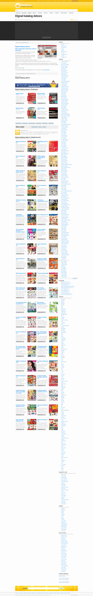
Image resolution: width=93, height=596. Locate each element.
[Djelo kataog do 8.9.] (20, 282)
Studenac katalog (64, 222)
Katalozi (44, 126)
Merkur (62, 393)
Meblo (62, 389)
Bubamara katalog (64, 72)
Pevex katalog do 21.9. (20, 186)
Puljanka (62, 422)
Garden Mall (63, 484)
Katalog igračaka (64, 523)
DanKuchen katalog (64, 86)
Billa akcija (63, 538)
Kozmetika (71, 12)
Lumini (62, 491)
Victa (62, 458)
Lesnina (62, 367)
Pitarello (62, 413)
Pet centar (63, 407)
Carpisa (62, 318)
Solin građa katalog (64, 224)
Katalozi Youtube (64, 593)
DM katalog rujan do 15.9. (42, 142)
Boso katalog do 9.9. (42, 214)
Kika (62, 358)
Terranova (63, 432)
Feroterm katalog (64, 104)
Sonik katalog (63, 227)
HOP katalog (63, 121)
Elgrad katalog (46, 37)
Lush (62, 372)
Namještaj (24, 12)
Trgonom (62, 439)
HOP (62, 353)
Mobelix (62, 396)
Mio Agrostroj (63, 395)
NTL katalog (63, 179)
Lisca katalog (63, 145)
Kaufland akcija (64, 550)
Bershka (62, 304)
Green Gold (63, 485)
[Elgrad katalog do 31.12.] (20, 117)
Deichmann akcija (64, 542)
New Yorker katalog (64, 177)
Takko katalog (63, 229)
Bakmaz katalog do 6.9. (21, 142)
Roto (62, 428)
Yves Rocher (63, 464)
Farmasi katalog (64, 102)
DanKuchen (63, 328)
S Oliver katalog (64, 225)
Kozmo (62, 375)
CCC (62, 321)
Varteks (62, 454)
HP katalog (63, 267)
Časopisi (62, 55)
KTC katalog (63, 138)
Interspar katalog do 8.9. (42, 405)
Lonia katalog (63, 149)
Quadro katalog (64, 275)
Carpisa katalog (64, 77)
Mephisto (63, 397)
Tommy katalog (64, 238)
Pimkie (62, 414)
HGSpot (62, 350)
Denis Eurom (63, 332)
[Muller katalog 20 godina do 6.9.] (20, 180)
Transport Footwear (64, 438)
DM (62, 335)
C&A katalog (63, 79)
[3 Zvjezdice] (73, 19)
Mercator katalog (64, 160)
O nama (16, 593)
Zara (62, 463)
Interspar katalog (64, 125)
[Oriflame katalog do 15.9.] (20, 370)
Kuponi (62, 50)
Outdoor (46, 12)
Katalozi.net (25, 130)
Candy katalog (63, 262)
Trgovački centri (64, 54)
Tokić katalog (63, 236)
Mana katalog (63, 152)
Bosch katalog (63, 261)
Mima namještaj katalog (65, 167)
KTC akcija (63, 557)
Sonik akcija (63, 570)
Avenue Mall (63, 476)
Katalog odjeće (64, 525)
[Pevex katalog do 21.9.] (20, 195)
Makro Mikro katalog (65, 153)
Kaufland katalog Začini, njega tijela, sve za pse (20, 392)
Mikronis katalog (64, 165)
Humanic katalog (64, 120)
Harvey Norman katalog (65, 114)
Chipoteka (63, 322)
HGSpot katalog (64, 118)
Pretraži (25, 588)
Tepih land (63, 431)
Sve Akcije (63, 571)
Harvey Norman (64, 349)
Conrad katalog (64, 85)
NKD (62, 404)
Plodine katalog (64, 199)
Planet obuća (63, 415)
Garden (62, 343)
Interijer (40, 126)
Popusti (62, 48)
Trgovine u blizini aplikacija (64, 582)
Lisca (62, 371)
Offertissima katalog (65, 181)
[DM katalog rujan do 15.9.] (41, 151)
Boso (62, 315)
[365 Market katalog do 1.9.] (20, 209)
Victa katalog (63, 245)
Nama (62, 399)
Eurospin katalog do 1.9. (42, 361)
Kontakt (24, 593)
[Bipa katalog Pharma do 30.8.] (41, 312)
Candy (62, 468)
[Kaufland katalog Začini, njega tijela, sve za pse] (20, 400)
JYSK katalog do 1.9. (20, 259)
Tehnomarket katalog (65, 232)
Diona (62, 333)
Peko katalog (63, 188)
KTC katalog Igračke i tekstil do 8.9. (21, 303)
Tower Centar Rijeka (65, 499)
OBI (62, 442)
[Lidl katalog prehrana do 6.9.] (20, 224)
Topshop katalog (64, 239)
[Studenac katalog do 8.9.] (41, 326)
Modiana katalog (64, 170)
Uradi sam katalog (64, 243)
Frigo (62, 342)
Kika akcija (63, 552)
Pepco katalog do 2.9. (20, 156)
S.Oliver (62, 449)
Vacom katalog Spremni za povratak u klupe (20, 231)
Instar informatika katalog (66, 124)
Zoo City (62, 465)
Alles (62, 467)
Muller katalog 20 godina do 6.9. (20, 171)
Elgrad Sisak (38, 123)
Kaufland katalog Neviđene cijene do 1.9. (42, 377)
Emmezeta (63, 338)
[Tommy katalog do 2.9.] (20, 253)
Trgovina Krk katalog (65, 240)
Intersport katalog (64, 127)
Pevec (62, 411)
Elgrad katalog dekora (28, 16)
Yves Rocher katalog (65, 254)
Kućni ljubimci (64, 12)
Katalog (46, 593)
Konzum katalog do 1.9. (21, 332)
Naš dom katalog (64, 175)
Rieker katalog (63, 211)
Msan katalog (63, 271)
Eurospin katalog (64, 100)
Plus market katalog (65, 200)
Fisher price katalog (64, 103)
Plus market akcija (64, 565)
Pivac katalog (63, 196)
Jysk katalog (63, 128)
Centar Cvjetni (63, 477)
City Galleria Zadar (64, 481)
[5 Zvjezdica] (75, 19)
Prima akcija (63, 567)
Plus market (63, 418)
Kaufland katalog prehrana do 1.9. (20, 405)
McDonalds (63, 386)
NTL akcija (63, 549)
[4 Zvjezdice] (74, 19)
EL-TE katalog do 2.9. (41, 186)
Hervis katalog (63, 117)
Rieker (62, 426)
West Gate (63, 501)
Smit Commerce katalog (65, 220)
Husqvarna (63, 265)
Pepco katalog (63, 192)
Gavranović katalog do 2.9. (21, 317)
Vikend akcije (63, 47)
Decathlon (63, 329)
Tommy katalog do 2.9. (21, 244)
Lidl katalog (63, 142)
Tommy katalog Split (42, 273)
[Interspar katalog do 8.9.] (41, 414)
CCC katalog (63, 78)
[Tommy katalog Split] (41, 282)
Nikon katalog (63, 268)
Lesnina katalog (64, 140)
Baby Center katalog (65, 64)
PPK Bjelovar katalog (65, 207)
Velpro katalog (63, 276)
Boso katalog (63, 71)
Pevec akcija (63, 563)
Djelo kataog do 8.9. (21, 273)
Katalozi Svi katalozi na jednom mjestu (24, 5)
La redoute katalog (64, 139)
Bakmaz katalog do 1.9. (42, 420)
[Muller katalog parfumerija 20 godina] (41, 165)
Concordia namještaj (65, 325)
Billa (62, 306)
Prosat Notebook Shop (65, 204)
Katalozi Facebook (56, 593)
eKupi (62, 336)
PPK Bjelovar (63, 424)
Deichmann (63, 331)
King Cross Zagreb (64, 489)
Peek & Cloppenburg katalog (66, 190)
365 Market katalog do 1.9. (21, 200)
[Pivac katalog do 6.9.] (41, 180)
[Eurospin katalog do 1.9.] (41, 370)
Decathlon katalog (64, 88)
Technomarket (63, 433)
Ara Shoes (63, 299)
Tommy (62, 435)
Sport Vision (63, 451)
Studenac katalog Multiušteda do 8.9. (42, 259)
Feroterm (63, 340)
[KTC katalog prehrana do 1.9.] (41, 297)
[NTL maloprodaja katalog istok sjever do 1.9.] (20, 356)
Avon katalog (63, 63)
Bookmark (33, 593)
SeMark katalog (64, 218)
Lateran (62, 365)
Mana (62, 382)
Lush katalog (63, 146)
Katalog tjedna (63, 257)
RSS (43, 593)
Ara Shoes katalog (64, 61)
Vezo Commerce (64, 457)
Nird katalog (63, 269)
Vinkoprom (63, 460)
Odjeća (29, 12)
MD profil (63, 388)
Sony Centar (63, 447)
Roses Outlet (63, 495)
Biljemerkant (63, 308)
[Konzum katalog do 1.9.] (20, 341)
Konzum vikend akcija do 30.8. (67, 294)
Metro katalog (63, 161)
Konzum (62, 378)
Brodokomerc (63, 311)
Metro (62, 390)
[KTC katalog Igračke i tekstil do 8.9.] (20, 312)
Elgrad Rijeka (44, 123)
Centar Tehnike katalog (65, 81)
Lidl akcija (63, 560)
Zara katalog (63, 249)
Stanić (62, 446)
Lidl (62, 368)
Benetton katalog (64, 67)
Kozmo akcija (63, 554)
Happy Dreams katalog (65, 115)
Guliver (62, 347)
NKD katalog (63, 178)
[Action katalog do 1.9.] (41, 253)
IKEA (62, 354)
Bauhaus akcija (64, 536)
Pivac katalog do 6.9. (41, 171)
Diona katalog (63, 92)
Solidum (62, 498)
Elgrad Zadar (25, 123)
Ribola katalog (63, 210)
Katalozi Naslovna (17, 10)
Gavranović (63, 345)
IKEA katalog (63, 122)
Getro (62, 346)
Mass (62, 385)
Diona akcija (63, 539)
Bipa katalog (63, 68)
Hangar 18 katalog (64, 113)
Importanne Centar (64, 487)
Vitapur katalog (64, 246)
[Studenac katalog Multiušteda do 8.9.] (41, 268)
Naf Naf (62, 400)
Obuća (34, 12)
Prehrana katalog (64, 203)
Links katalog (63, 143)
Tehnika (51, 12)
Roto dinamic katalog (65, 214)
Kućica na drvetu (64, 381)
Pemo (62, 408)
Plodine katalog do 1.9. (21, 376)
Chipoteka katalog (64, 82)
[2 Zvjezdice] (72, 19)
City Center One (64, 478)
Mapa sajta (29, 593)
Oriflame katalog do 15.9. (21, 361)
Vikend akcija (63, 529)
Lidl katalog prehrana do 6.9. (20, 215)
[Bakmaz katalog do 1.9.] (41, 429)
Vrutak (62, 461)
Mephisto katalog (64, 163)
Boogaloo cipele (64, 314)
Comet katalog (64, 84)
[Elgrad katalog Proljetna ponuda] (41, 103)
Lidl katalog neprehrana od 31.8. (42, 200)
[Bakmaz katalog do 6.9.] (20, 151)
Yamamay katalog (64, 253)
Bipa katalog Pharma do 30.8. (41, 303)
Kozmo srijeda (63, 556)
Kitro (62, 360)
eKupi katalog (63, 95)
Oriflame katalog (64, 182)
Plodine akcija (63, 564)
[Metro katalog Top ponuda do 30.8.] (20, 297)
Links (62, 370)
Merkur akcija (63, 561)
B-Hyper (62, 317)
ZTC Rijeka (63, 502)
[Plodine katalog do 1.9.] (20, 385)
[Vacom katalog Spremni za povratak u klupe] (20, 239)
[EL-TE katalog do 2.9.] (41, 195)
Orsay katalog (63, 185)
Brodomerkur (63, 313)
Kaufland (62, 357)
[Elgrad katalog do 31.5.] (20, 103)
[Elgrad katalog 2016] (41, 117)
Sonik (62, 450)
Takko (62, 429)
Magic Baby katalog (65, 150)
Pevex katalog (63, 193)
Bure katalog (63, 74)
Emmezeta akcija (64, 543)
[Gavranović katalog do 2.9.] (20, 326)
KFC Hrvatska (63, 361)
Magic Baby (63, 383)
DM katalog (63, 93)
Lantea (62, 364)
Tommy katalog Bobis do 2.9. (41, 230)
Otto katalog (63, 186)
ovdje (23, 67)
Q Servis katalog (64, 215)
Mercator (62, 392)
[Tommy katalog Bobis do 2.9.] (41, 239)
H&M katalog (63, 111)
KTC (62, 363)
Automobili (63, 530)
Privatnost (21, 593)
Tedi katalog (63, 231)
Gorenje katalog (64, 264)
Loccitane (63, 374)
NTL (62, 406)
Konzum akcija (64, 553)
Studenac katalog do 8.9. (42, 317)
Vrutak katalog (64, 247)
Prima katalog (63, 202)
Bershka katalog (64, 70)
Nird (62, 403)
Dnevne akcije (63, 46)
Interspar (62, 356)
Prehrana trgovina (64, 421)
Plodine (62, 417)
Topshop (62, 436)
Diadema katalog (64, 90)
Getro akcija (63, 545)
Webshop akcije (64, 51)
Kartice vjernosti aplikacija (63, 579)
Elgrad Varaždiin (32, 123)
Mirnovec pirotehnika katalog (66, 164)
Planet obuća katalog (65, 197)
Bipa (62, 307)
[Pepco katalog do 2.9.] (20, 165)
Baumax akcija (64, 535)
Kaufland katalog (64, 129)
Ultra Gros (63, 453)
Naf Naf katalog (64, 174)
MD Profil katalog (64, 157)
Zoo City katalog (64, 250)
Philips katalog (64, 272)
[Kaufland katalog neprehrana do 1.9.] (41, 400)
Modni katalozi (64, 526)
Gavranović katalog (64, 110)
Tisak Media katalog (65, 235)
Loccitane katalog (64, 147)
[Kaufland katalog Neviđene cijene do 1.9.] (41, 385)
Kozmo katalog (64, 136)
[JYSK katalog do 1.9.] (20, 268)
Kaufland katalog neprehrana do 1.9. (42, 391)
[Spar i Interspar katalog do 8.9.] (20, 429)
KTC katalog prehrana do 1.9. (41, 288)
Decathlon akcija (64, 540)
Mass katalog (63, 156)
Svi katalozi (63, 258)
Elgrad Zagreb (18, 123)
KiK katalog (63, 131)
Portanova (63, 494)
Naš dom (63, 401)
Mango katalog (64, 154)
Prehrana (18, 12)
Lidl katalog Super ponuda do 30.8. (42, 347)
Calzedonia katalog (64, 75)
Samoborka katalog (64, 217)
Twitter (69, 593)
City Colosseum (64, 480)
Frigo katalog (63, 107)
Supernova (63, 496)
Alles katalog (63, 256)
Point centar (63, 492)
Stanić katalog (63, 221)
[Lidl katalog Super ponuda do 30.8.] (41, 356)
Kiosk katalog (63, 132)
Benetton (63, 303)
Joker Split (63, 488)
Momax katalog (64, 171)
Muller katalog (63, 168)
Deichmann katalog (64, 89)
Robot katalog (63, 213)
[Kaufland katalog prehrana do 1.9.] (20, 414)
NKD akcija (63, 547)
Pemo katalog (63, 189)
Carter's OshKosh (64, 320)
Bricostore (63, 310)
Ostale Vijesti (63, 503)
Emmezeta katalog (64, 99)
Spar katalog (63, 228)
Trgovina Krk (63, 440)
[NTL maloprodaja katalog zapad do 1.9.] (41, 341)
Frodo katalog (63, 106)
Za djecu (57, 12)
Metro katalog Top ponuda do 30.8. (20, 288)
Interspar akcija (64, 546)
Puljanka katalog (64, 206)
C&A (62, 324)
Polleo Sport (63, 425)
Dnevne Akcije (63, 527)
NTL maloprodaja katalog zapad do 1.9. (41, 333)
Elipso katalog (63, 97)
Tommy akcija (63, 568)
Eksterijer (40, 12)
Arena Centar (63, 474)
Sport (62, 516)
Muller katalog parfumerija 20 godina (41, 157)
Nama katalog (63, 172)
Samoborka (63, 443)
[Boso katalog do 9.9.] (41, 224)
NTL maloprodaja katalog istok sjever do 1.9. (21, 348)
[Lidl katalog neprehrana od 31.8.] (41, 209)
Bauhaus (62, 300)
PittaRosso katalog (64, 195)
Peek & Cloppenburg (65, 410)
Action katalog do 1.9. (42, 244)
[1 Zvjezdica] (71, 19)
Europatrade (63, 339)
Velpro (62, 456)
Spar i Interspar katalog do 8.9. (20, 420)
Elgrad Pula (51, 123)
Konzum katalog (64, 135)
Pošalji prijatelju (39, 593)
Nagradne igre (63, 57)
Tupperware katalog (64, 242)
